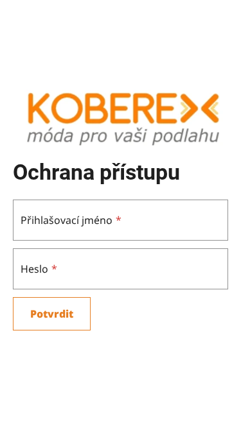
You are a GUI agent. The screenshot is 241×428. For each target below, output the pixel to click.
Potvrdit (51, 314)
